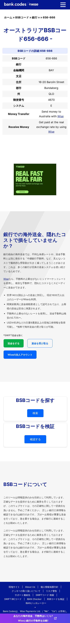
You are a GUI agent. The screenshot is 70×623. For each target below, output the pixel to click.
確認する (35, 439)
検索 (35, 413)
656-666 (49, 17)
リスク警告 (51, 591)
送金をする (14, 343)
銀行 (34, 17)
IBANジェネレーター (36, 603)
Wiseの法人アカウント (20, 354)
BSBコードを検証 (55, 599)
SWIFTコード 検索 (45, 595)
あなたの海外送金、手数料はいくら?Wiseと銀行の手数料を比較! (33, 618)
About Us (30, 587)
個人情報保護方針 (49, 587)
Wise (60, 116)
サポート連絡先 (22, 595)
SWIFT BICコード (13, 599)
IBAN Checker (34, 599)
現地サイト (14, 587)
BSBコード (22, 17)
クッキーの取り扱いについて (26, 591)
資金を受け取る (40, 343)
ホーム (8, 17)
